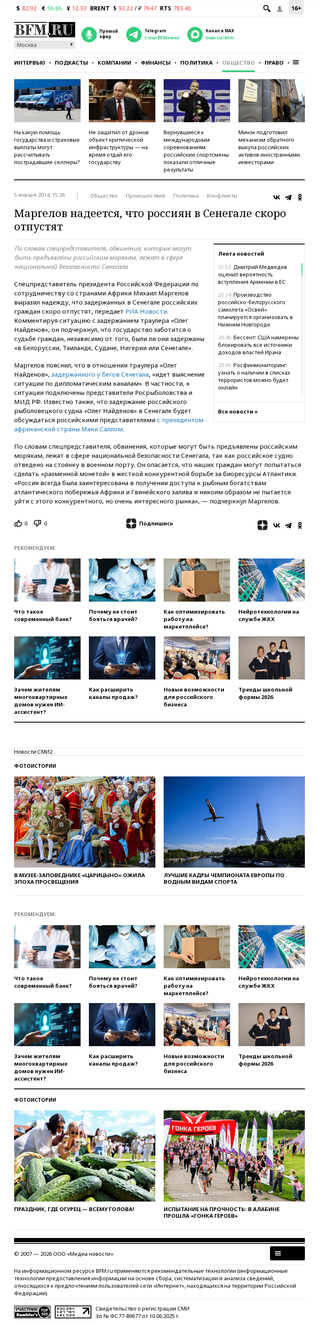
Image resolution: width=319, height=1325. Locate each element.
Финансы (156, 62)
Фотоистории (35, 765)
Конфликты (222, 195)
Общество (238, 62)
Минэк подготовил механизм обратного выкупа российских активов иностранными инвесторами (269, 147)
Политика (196, 62)
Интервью (29, 62)
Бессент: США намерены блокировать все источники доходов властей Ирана (258, 345)
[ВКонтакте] (277, 197)
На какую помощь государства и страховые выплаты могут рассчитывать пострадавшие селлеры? (47, 147)
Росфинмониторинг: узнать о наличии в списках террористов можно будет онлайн (254, 376)
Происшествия (145, 195)
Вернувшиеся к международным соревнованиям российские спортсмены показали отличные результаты (196, 150)
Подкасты (71, 62)
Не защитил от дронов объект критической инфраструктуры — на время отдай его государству (119, 147)
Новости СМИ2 (33, 751)
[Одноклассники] (300, 197)
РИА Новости (146, 311)
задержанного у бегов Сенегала (100, 374)
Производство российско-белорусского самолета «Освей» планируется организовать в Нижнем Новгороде (255, 309)
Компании (114, 62)
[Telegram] (288, 197)
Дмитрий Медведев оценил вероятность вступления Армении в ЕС (252, 274)
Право (274, 62)
